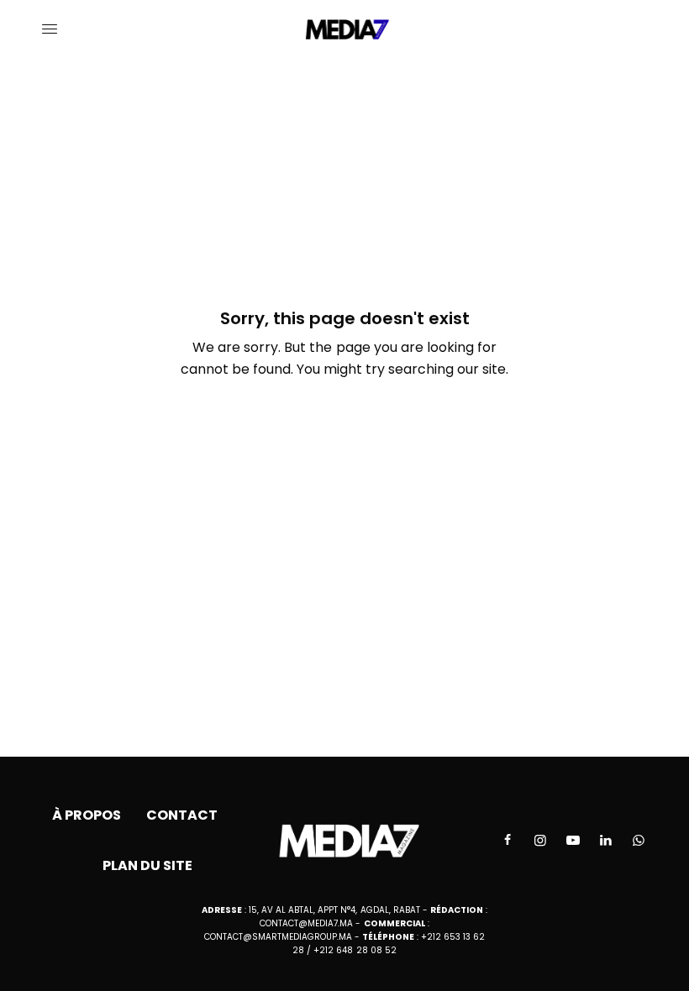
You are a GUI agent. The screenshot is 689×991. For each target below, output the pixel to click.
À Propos (86, 815)
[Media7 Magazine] (345, 29)
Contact (182, 815)
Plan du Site (147, 865)
